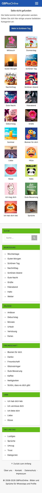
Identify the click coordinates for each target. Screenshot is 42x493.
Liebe (10, 415)
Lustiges (11, 436)
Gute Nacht (13, 277)
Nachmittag (13, 268)
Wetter (11, 296)
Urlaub (11, 326)
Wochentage (13, 254)
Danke (10, 357)
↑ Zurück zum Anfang (21, 464)
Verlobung (12, 331)
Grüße (10, 282)
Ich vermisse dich (16, 406)
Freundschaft (14, 361)
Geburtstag (13, 317)
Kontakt (18, 470)
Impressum (21, 474)
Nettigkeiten (13, 380)
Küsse (10, 420)
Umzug (11, 445)
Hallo (10, 292)
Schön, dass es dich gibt (19, 385)
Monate (11, 322)
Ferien (10, 336)
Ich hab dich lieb (15, 401)
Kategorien (13, 455)
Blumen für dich (15, 352)
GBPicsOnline (22, 480)
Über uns (8, 470)
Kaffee (10, 376)
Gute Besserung (15, 371)
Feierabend (13, 287)
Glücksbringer (14, 366)
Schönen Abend (15, 273)
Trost (10, 450)
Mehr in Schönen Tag (21, 28)
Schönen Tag (14, 263)
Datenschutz (30, 470)
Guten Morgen (14, 258)
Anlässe (11, 312)
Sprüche (11, 441)
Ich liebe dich (14, 411)
